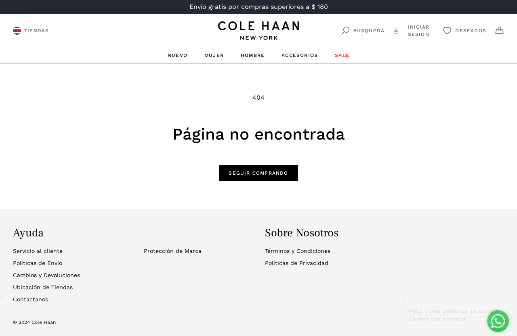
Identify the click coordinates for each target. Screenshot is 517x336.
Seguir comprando (258, 173)
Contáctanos (30, 299)
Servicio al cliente (38, 251)
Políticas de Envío (37, 263)
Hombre (253, 55)
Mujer (214, 55)
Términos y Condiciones (297, 251)
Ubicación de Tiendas (43, 287)
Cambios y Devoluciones (46, 275)
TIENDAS (36, 30)
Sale (342, 55)
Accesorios (300, 55)
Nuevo (177, 55)
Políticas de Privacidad (296, 263)
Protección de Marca (173, 251)
